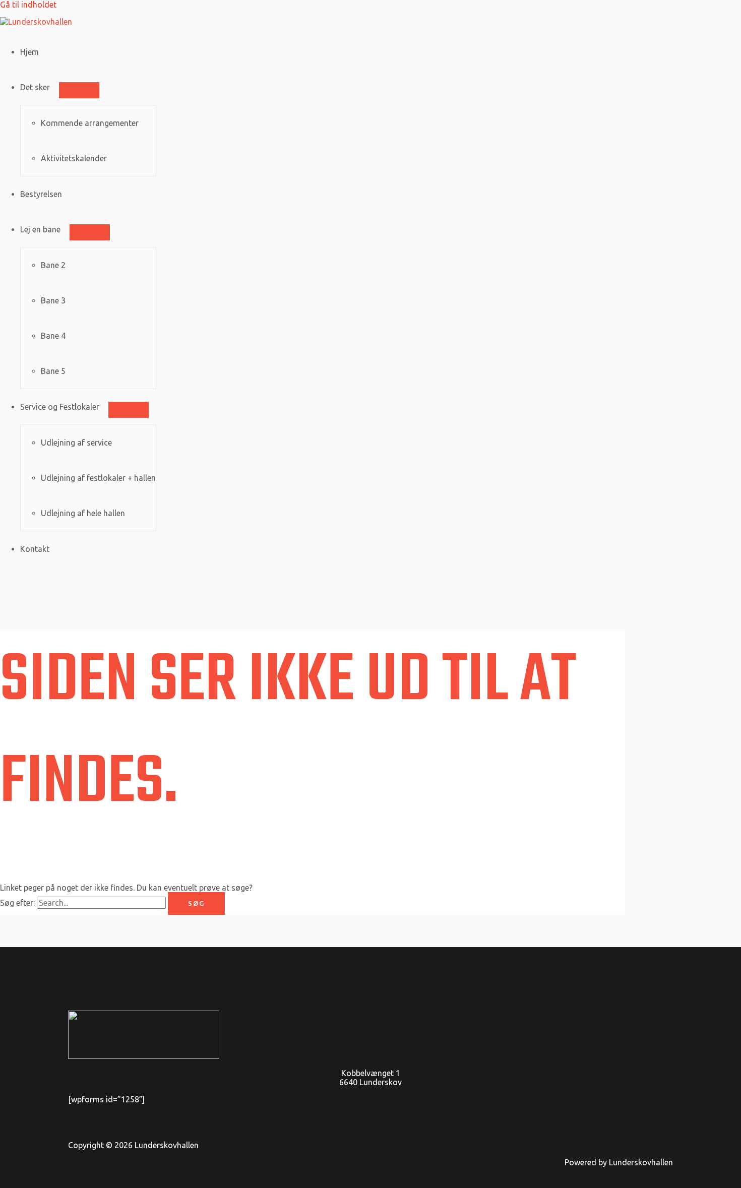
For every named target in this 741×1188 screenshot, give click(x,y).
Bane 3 (53, 300)
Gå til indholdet (28, 4)
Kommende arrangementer (90, 123)
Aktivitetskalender (74, 158)
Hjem (29, 51)
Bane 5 (53, 371)
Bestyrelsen (41, 194)
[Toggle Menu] (79, 90)
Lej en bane (40, 229)
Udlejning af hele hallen (83, 513)
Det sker (35, 87)
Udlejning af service (76, 442)
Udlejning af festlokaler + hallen (98, 477)
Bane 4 (53, 335)
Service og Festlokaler (59, 406)
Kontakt (34, 548)
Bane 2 (53, 265)
